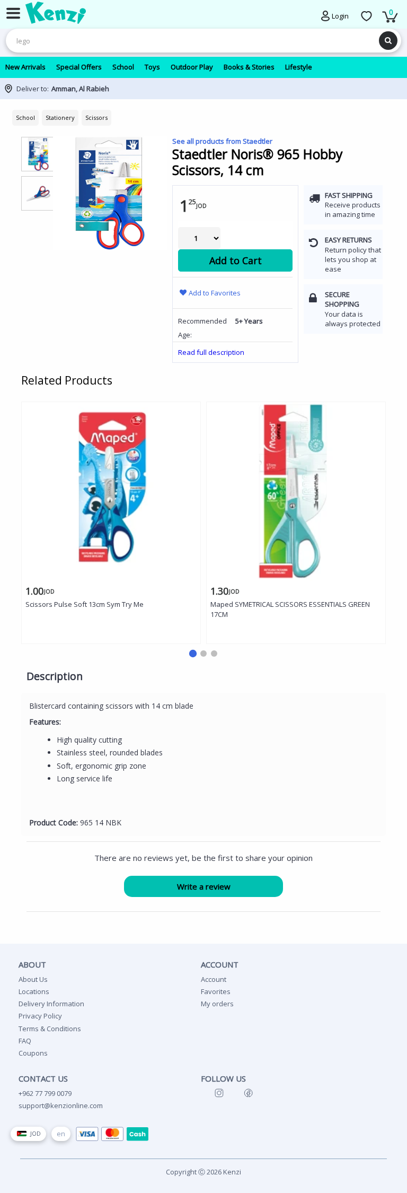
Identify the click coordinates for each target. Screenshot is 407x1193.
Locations (34, 991)
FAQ (25, 1041)
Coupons (33, 1053)
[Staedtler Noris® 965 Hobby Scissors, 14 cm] (110, 193)
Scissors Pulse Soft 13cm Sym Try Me (84, 604)
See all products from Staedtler (222, 141)
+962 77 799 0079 (45, 1093)
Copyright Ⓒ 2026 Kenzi (203, 1172)
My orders (217, 1003)
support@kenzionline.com (61, 1105)
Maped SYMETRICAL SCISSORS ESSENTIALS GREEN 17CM (290, 609)
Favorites (216, 991)
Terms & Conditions (50, 1028)
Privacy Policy (40, 1016)
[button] (193, 653)
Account (213, 979)
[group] (38, 153)
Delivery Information (51, 1003)
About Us (33, 979)
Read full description (211, 352)
